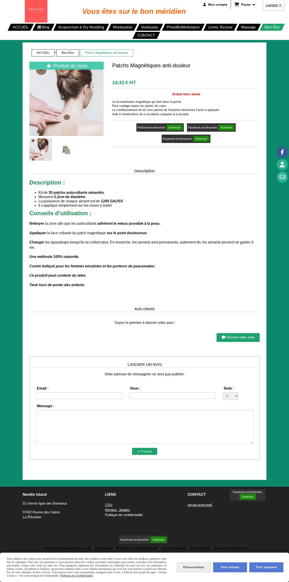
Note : (229, 388)
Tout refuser (230, 567)
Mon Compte (200, 548)
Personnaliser (193, 567)
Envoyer (146, 451)
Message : (45, 406)
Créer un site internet (230, 548)
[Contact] (282, 177)
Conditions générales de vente (66, 548)
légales (117, 510)
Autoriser (174, 127)
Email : (42, 388)
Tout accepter (266, 567)
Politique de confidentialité (137, 548)
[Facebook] (282, 152)
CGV (108, 505)
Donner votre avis (239, 337)
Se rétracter (103, 548)
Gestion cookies (174, 548)
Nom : (135, 388)
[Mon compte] (282, 164)
